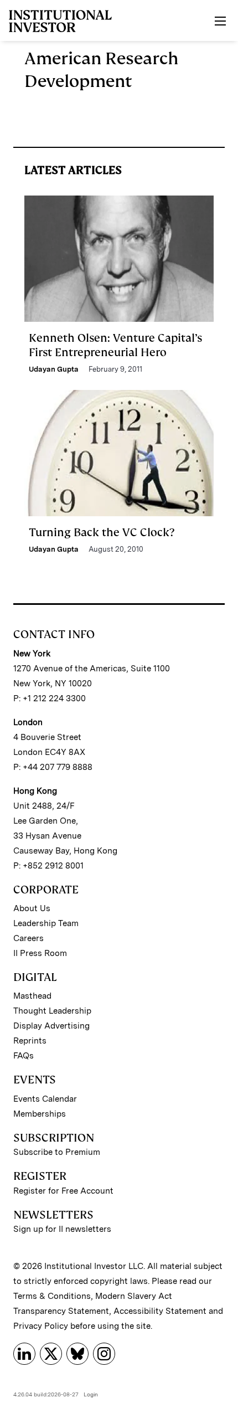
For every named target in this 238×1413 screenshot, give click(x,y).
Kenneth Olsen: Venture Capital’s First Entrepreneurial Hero (115, 345)
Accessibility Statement (159, 1311)
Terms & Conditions (52, 1296)
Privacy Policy (40, 1326)
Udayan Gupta (54, 369)
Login (91, 1394)
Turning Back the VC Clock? (101, 532)
